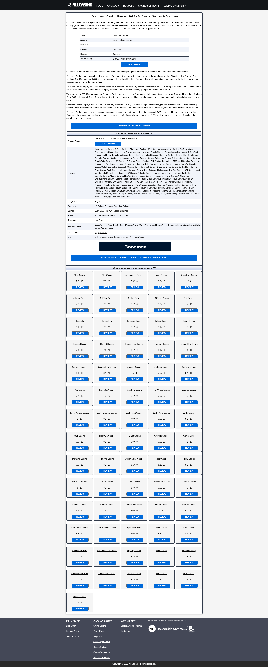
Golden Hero (184, 167)
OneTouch (99, 182)
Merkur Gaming (146, 176)
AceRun (183, 149)
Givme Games (172, 167)
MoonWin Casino (106, 436)
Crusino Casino (79, 344)
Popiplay (188, 182)
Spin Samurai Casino (106, 527)
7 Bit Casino (106, 275)
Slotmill (105, 191)
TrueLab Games (140, 194)
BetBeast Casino (79, 298)
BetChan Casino (107, 298)
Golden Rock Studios (109, 170)
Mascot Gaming (116, 176)
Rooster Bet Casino (161, 482)
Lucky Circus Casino (79, 413)
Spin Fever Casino (79, 527)
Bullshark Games (179, 158)
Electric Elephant (143, 161)
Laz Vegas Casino (161, 390)
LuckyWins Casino (161, 413)
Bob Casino (189, 298)
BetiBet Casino (134, 298)
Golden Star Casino (107, 367)
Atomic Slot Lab (157, 152)
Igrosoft (197, 170)
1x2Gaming (109, 149)
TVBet (162, 194)
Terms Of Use (72, 636)
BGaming (163, 155)
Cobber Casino (161, 321)
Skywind (186, 188)
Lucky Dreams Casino (107, 413)
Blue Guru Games (190, 155)
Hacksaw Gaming (135, 170)
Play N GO (163, 182)
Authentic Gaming (172, 152)
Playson (171, 182)
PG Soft (139, 182)
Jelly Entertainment (118, 173)
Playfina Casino (107, 459)
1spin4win (99, 149)
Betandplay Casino (188, 275)
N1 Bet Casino (134, 436)
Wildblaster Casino (106, 573)
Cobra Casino (189, 321)
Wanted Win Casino (79, 573)
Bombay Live (115, 158)
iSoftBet (106, 173)
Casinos (112, 5)
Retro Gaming (134, 188)
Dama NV (117, 49)
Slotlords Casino (79, 505)
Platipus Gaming (151, 182)
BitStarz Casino (161, 298)
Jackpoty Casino (161, 367)
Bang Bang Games (120, 155)
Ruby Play (160, 188)
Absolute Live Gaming (170, 149)
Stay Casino (188, 527)
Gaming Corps (133, 167)
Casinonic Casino (134, 321)
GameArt (184, 164)
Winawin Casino (134, 573)
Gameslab (122, 167)
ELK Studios (156, 161)
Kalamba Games (145, 173)
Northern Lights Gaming (149, 179)
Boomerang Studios (130, 158)
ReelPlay (193, 185)
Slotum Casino (161, 505)
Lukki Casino (189, 413)
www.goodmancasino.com (124, 40)
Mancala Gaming (102, 176)
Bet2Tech (140, 155)
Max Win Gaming (131, 176)
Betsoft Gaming (151, 155)
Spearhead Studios (141, 191)
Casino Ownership (175, 5)
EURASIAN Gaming (181, 161)
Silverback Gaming (174, 188)
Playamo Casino (79, 459)
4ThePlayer (134, 149)
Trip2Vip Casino (134, 550)
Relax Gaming (121, 188)
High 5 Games (150, 170)
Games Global (101, 167)
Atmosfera (146, 152)
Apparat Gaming (125, 152)
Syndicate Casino (79, 550)
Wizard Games (101, 197)
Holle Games (162, 170)
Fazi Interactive (138, 164)
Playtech (179, 182)
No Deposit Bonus (101, 657)
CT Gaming (121, 161)
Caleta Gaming (193, 158)
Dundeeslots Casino (134, 344)
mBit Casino (79, 436)
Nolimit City (133, 179)
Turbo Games (153, 194)
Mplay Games (171, 176)
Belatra (132, 155)
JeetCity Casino (189, 367)
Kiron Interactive (160, 173)
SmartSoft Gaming (124, 191)
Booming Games (147, 158)
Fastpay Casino (161, 344)
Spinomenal (155, 191)
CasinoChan (106, 321)
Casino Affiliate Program (131, 626)
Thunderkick (106, 194)
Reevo (97, 188)
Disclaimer (71, 626)
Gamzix (153, 167)
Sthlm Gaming (188, 191)
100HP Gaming (153, 149)
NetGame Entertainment (117, 179)
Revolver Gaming (148, 188)
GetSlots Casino (79, 367)
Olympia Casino (161, 436)
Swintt (97, 194)
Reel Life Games (181, 185)
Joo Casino (80, 390)
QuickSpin (152, 185)
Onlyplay (108, 182)
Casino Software (148, 5)
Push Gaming (141, 185)
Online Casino (99, 626)
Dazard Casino (107, 344)
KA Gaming (132, 173)
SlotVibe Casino (189, 505)
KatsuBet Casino (106, 390)
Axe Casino (161, 275)
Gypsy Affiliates (101, 233)
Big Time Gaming (175, 155)
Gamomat (145, 167)
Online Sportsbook (101, 641)
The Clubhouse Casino (107, 550)
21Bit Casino (79, 275)
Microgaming (159, 176)
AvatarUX (185, 152)
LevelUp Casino (189, 390)
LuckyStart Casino (134, 413)
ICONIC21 (188, 170)
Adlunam (191, 149)
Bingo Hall (98, 636)
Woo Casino (188, 573)
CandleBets (100, 161)
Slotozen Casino (134, 505)
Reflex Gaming (107, 188)
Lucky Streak (187, 173)
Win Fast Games (193, 194)
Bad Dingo (106, 155)
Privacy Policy (72, 631)
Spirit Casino (161, 527)
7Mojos (143, 149)
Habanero (123, 170)
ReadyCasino (162, 459)
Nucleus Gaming (177, 179)
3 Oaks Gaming (121, 149)
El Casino (131, 161)
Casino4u (79, 321)
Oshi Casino (188, 436)
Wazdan (181, 194)
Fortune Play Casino (189, 344)
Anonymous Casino (134, 275)
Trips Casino (161, 550)
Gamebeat (193, 164)
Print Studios (113, 185)
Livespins (172, 173)
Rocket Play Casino (80, 482)
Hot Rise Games (176, 170)
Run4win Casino (189, 482)
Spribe (178, 191)
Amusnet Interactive (109, 152)
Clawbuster (110, 161)
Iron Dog (98, 173)
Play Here (134, 64)
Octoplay (188, 179)
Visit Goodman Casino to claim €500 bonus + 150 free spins (134, 257)
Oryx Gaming (118, 182)
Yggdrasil (112, 197)
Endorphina (167, 161)
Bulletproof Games (163, 158)
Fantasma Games (123, 164)
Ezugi (112, 164)
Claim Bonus (108, 144)
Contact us (125, 631)
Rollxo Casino (107, 482)
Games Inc (112, 167)
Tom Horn (116, 194)
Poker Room (99, 631)
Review (80, 287)
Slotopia (112, 191)
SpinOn (164, 191)
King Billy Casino (134, 390)
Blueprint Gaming (102, 158)
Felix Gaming (150, 164)
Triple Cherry (126, 194)
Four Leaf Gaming (165, 164)
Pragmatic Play (101, 185)
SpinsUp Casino (134, 527)
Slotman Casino (107, 505)
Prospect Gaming (127, 185)
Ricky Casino (189, 459)
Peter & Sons (130, 182)
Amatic (97, 152)
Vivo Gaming (171, 194)
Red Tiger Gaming (165, 185)
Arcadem (137, 152)
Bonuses (128, 5)
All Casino (133, 664)
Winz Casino (161, 573)
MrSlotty (181, 176)
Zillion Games (126, 197)
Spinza (172, 191)
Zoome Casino (79, 596)
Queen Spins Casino (134, 459)
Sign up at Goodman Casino (134, 125)
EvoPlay (105, 164)
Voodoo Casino (189, 550)
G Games (161, 167)
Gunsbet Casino (134, 367)
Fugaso (177, 164)
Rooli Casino (134, 482)
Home (99, 5)
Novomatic (164, 179)
